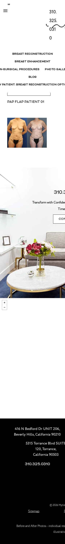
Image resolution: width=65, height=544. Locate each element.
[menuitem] (32, 54)
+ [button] (4, 302)
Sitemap (33, 511)
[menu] (5, 10)
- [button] (4, 307)
